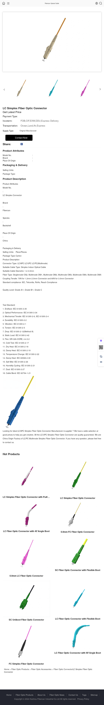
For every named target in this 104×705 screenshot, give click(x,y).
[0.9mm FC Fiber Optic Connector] (77, 515)
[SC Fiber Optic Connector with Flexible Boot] (77, 551)
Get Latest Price (12, 112)
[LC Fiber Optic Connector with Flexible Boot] (77, 597)
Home (6, 669)
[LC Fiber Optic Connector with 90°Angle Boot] (77, 636)
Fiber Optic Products (20, 669)
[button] (4, 89)
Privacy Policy (83, 699)
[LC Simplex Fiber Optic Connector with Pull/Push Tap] (26, 476)
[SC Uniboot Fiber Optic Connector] (26, 598)
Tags (84, 695)
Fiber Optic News (57, 695)
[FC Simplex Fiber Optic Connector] (26, 642)
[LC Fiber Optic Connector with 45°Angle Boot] (26, 515)
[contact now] (101, 362)
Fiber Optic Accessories (41, 669)
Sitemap (94, 695)
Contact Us (73, 695)
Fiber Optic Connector (63, 669)
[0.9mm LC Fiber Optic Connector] (26, 554)
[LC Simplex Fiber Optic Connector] (77, 476)
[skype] (101, 356)
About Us (41, 695)
